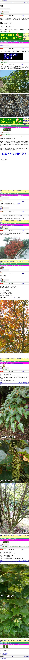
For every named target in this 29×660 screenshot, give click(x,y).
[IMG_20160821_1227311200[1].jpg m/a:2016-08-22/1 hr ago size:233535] (6, 543)
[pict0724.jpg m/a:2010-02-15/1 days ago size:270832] (2, 268)
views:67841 (3, 658)
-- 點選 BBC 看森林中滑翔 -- (14, 153)
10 (1, 370)
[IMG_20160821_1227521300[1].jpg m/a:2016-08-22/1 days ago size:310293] (8, 543)
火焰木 (18, 203)
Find (12, 2)
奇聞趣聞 (5, 0)
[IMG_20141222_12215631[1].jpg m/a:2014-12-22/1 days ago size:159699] (4, 366)
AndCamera (15, 297)
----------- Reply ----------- (5, 8)
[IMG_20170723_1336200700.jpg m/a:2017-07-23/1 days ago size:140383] (4, 647)
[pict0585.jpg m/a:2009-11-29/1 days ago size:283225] (9, 130)
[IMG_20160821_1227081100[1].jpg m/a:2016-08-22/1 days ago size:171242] (4, 543)
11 (1, 546)
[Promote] (1, 15)
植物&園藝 (4, 653)
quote (23, 15)
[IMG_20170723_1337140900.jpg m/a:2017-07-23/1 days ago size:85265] (7, 647)
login (25, 2)
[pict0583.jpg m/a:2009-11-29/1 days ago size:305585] (5, 130)
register (27, 2)
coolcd (1, 45)
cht (2, 0)
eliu (1, 12)
